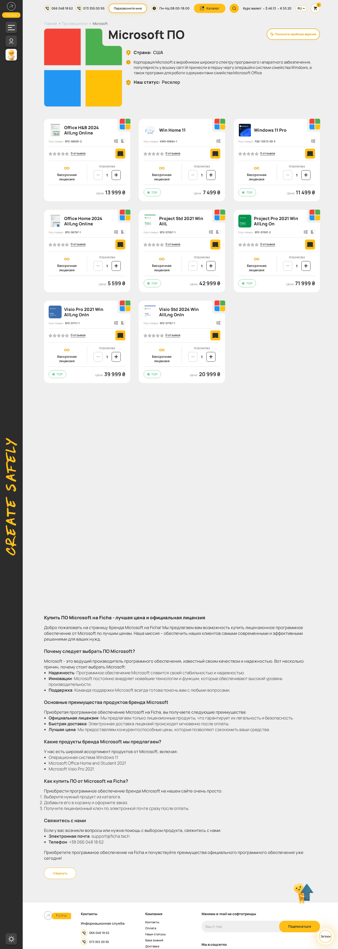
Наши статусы (155, 934)
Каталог (212, 8)
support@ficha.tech (111, 836)
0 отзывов (78, 153)
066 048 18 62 (62, 8)
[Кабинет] (11, 41)
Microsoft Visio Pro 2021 (71, 769)
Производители (74, 23)
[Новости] (11, 54)
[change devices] (98, 175)
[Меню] (11, 27)
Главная (50, 23)
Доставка (152, 946)
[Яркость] (11, 939)
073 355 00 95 (93, 8)
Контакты (152, 922)
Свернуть (60, 873)
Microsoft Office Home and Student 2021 (87, 763)
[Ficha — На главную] (58, 916)
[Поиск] (234, 8)
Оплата (150, 928)
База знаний (154, 940)
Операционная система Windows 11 (83, 757)
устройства (107, 166)
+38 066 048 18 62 (86, 842)
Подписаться (299, 926)
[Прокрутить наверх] (303, 893)
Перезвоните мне (128, 8)
